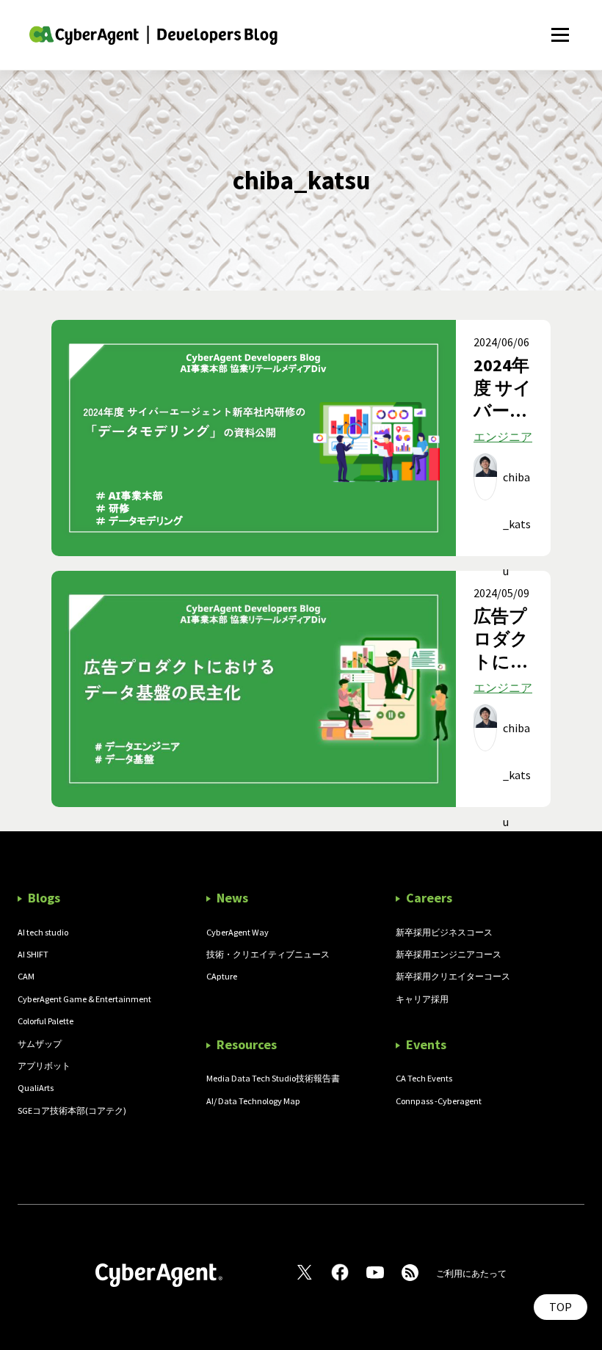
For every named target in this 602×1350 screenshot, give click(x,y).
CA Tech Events (424, 1078)
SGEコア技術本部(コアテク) (72, 1110)
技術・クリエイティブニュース (268, 954)
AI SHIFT (33, 954)
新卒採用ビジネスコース (444, 932)
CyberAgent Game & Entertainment (84, 998)
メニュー (560, 27)
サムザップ (40, 1043)
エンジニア (503, 436)
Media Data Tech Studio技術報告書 (273, 1078)
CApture (221, 976)
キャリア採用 (422, 998)
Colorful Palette (45, 1020)
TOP (560, 1306)
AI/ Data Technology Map (253, 1100)
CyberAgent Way (237, 932)
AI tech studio (43, 932)
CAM (26, 976)
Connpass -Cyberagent (439, 1100)
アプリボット (44, 1065)
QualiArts (36, 1087)
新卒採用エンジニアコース (448, 954)
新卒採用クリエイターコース (453, 976)
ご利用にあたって (471, 1273)
